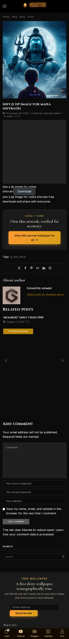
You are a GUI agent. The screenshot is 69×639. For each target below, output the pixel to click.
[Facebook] (25, 268)
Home (6, 16)
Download (24, 191)
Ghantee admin (52, 113)
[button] (5, 6)
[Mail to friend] (37, 268)
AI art (31, 16)
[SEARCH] (63, 557)
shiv (15, 256)
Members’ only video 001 (23, 317)
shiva (22, 256)
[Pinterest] (31, 268)
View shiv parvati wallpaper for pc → (34, 237)
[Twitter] (20, 268)
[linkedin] (44, 268)
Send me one (23, 613)
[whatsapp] (49, 268)
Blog (14, 16)
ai (11, 256)
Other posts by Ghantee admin (45, 294)
